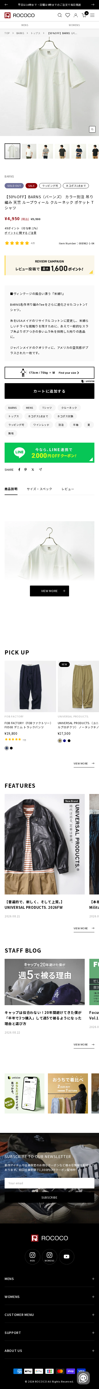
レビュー (67, 489)
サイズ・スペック (39, 489)
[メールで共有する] (40, 469)
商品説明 (11, 489)
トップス (35, 33)
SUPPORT (13, 1332)
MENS (24, 25)
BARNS (20, 33)
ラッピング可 (50, 185)
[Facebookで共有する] (19, 469)
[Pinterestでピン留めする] (25, 469)
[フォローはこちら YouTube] (66, 1256)
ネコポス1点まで (76, 185)
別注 (61, 424)
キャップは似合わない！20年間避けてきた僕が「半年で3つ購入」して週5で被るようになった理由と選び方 (43, 1018)
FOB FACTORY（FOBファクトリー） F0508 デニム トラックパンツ (29, 725)
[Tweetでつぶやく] (33, 469)
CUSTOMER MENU (19, 1314)
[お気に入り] (67, 15)
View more (49, 591)
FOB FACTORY (14, 716)
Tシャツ (47, 407)
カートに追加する (49, 391)
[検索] (60, 15)
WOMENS (74, 25)
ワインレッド (41, 424)
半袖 (75, 424)
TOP (7, 33)
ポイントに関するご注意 (21, 233)
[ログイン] (76, 15)
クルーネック (69, 407)
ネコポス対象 (65, 416)
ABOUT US (13, 1350)
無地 (11, 433)
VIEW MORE (81, 763)
